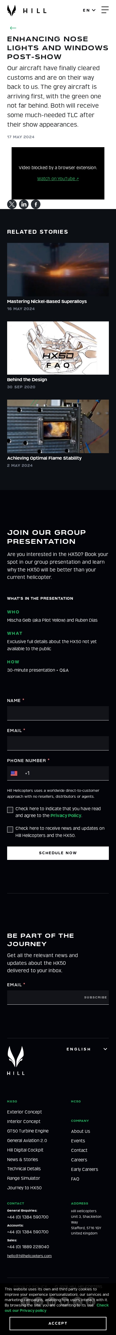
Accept (58, 1323)
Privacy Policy (66, 815)
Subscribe (95, 997)
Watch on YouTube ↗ (58, 178)
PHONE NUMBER (28, 760)
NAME (16, 700)
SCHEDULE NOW (58, 853)
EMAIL (16, 730)
